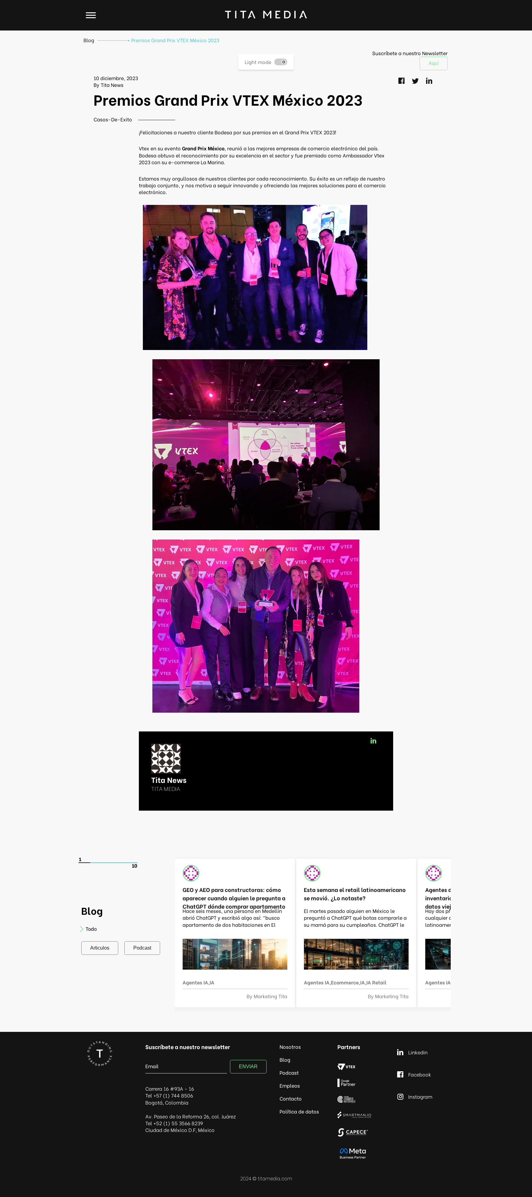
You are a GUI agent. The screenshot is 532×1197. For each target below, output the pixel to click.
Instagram (420, 1096)
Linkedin (418, 1052)
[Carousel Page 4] (120, 862)
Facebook (419, 1074)
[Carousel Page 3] (108, 862)
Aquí (434, 63)
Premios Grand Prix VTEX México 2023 (175, 39)
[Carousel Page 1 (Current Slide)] (85, 862)
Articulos (99, 948)
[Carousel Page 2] (96, 862)
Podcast (142, 948)
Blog (88, 39)
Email (152, 1065)
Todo (91, 928)
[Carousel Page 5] (131, 862)
